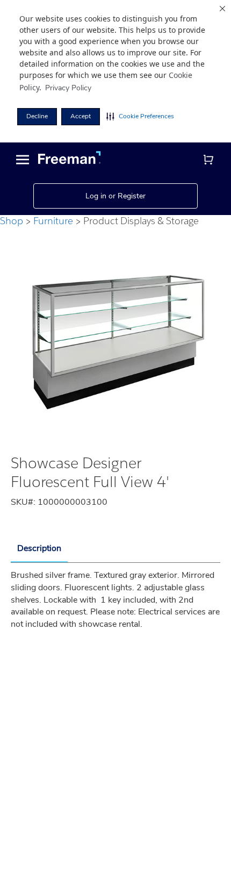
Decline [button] (37, 116)
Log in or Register (115, 196)
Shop (11, 220)
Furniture (53, 220)
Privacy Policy (68, 88)
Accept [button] (80, 116)
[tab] (39, 548)
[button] (140, 116)
